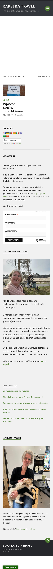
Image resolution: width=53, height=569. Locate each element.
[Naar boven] (47, 540)
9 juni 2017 (8, 115)
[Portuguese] (10, 133)
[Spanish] (14, 133)
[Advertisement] (26, 44)
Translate (18, 143)
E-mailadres (11, 214)
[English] (4, 133)
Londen (6, 100)
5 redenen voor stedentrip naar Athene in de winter (25, 403)
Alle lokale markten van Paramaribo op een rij (23, 397)
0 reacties (19, 115)
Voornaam (10, 223)
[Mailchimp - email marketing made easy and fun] (41, 242)
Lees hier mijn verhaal (25, 529)
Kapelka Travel (19, 6)
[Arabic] (4, 136)
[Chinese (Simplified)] (7, 136)
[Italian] (17, 133)
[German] (7, 133)
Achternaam (11, 231)
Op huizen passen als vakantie (16, 391)
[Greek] (21, 133)
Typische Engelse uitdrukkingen (13, 107)
